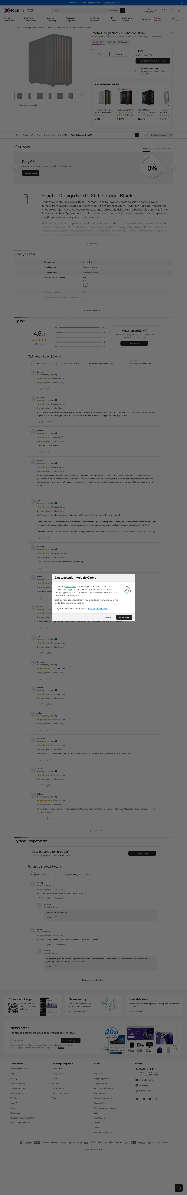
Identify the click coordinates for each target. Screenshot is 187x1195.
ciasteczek (70, 586)
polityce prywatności (97, 608)
